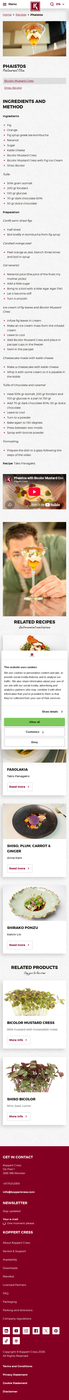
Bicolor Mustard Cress (19, 81)
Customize (32, 731)
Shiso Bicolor (13, 88)
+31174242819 (11, 1183)
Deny (34, 742)
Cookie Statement (15, 1383)
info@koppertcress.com (19, 1192)
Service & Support (14, 1251)
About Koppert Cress (16, 1242)
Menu (12, 4)
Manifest (8, 1276)
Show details (50, 711)
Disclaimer (10, 1391)
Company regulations (17, 1318)
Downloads (10, 1268)
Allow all (34, 721)
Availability (10, 1259)
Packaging (10, 1301)
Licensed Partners (14, 1285)
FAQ (5, 1293)
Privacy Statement (15, 1374)
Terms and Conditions (17, 1366)
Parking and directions (18, 1310)
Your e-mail (10, 1219)
